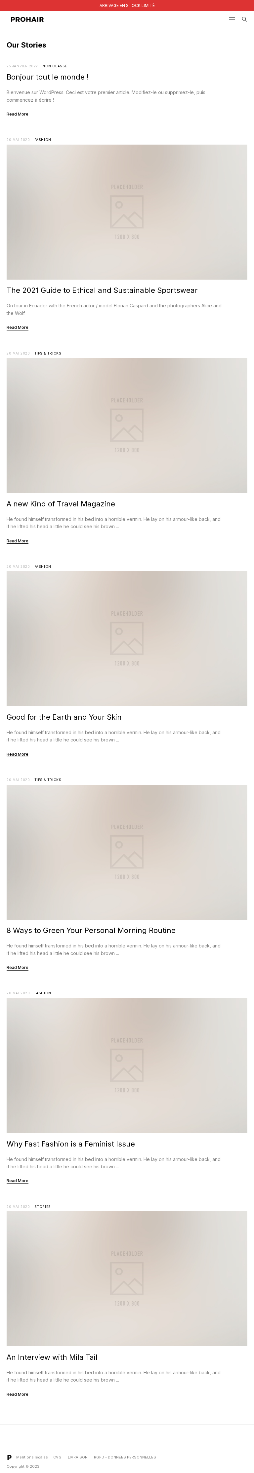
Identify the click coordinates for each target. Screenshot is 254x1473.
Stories (42, 1207)
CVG (57, 1457)
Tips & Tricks (48, 353)
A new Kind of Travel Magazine (61, 503)
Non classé (54, 66)
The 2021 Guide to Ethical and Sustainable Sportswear (102, 290)
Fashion (42, 140)
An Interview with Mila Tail (52, 1357)
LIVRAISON (78, 1457)
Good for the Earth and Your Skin (64, 717)
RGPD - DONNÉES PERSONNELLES (125, 1457)
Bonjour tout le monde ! (48, 77)
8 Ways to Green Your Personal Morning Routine (91, 930)
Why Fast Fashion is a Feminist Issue (71, 1144)
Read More (17, 114)
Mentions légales (32, 1457)
